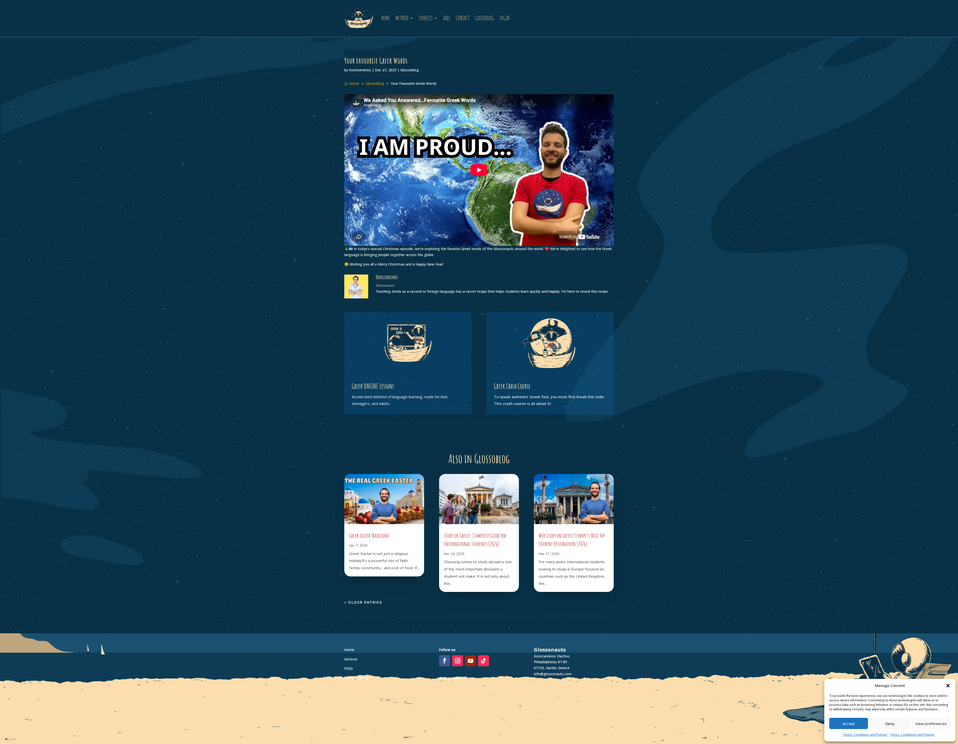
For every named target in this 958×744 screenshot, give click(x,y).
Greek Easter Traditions (369, 535)
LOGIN (504, 18)
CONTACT (463, 18)
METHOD (401, 18)
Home (349, 649)
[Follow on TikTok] (483, 660)
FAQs (446, 18)
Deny (889, 723)
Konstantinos (360, 70)
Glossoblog (409, 70)
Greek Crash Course (512, 386)
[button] (948, 685)
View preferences (931, 723)
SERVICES (426, 18)
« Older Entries (363, 602)
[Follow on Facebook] (444, 660)
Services (351, 659)
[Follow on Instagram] (457, 660)
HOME (385, 18)
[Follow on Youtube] (470, 660)
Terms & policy (356, 677)
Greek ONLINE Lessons (373, 386)
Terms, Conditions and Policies (865, 735)
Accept (848, 723)
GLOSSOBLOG (484, 18)
